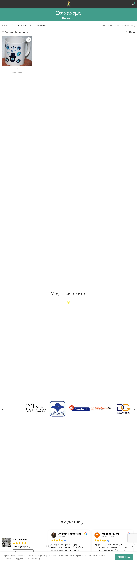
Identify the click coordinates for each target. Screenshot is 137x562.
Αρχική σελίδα (8, 25)
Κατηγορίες (67, 18)
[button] (133, 546)
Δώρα (14, 72)
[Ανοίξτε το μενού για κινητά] (3, 4)
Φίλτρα (132, 32)
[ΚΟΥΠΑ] (17, 51)
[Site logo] (68, 4)
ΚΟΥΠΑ (17, 68)
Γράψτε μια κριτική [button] (23, 551)
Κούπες (20, 72)
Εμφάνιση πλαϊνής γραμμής (17, 32)
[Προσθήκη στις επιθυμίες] (28, 39)
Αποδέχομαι (124, 557)
